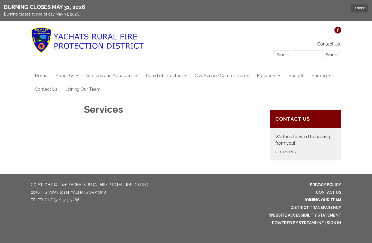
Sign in (334, 223)
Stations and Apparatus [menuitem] (110, 75)
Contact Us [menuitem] (46, 89)
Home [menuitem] (41, 75)
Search (332, 55)
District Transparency (316, 207)
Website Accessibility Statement (305, 215)
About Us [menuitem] (65, 75)
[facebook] (337, 32)
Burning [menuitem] (319, 75)
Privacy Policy (325, 185)
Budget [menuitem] (295, 75)
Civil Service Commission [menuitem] (220, 75)
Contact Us (328, 44)
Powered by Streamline (298, 223)
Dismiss (359, 8)
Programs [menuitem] (266, 75)
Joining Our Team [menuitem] (83, 89)
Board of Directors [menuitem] (164, 75)
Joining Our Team (322, 200)
